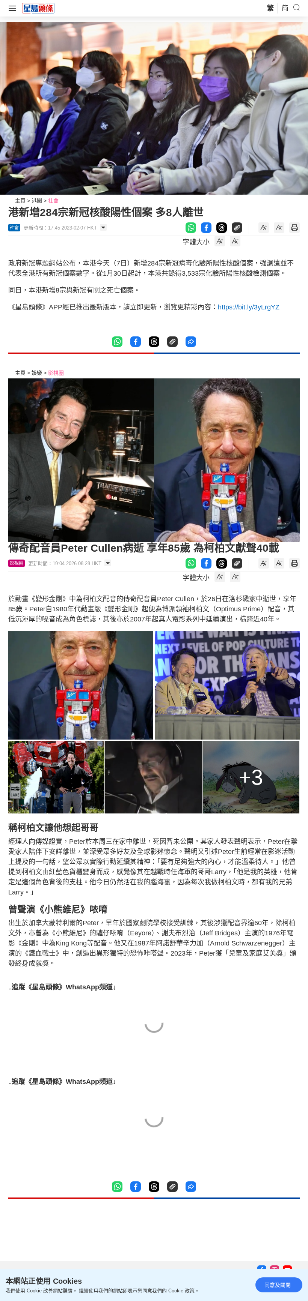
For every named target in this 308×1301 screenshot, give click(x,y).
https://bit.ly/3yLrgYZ (248, 307)
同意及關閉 (277, 1285)
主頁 (20, 201)
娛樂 (37, 373)
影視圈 (56, 373)
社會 (53, 201)
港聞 (37, 201)
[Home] (38, 8)
